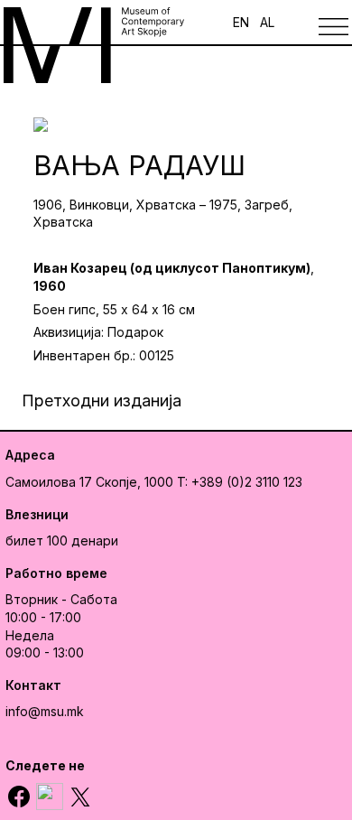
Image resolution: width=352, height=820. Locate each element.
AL (267, 22)
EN (241, 22)
